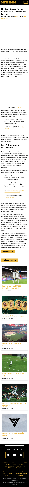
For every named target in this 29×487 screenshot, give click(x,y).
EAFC (17, 16)
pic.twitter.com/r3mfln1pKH (12, 192)
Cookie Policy (20, 475)
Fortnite (25, 462)
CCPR (12, 475)
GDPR (6, 475)
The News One (7, 251)
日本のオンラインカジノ (14, 467)
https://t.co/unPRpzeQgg (17, 190)
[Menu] (26, 2)
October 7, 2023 (9, 197)
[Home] (8, 2)
